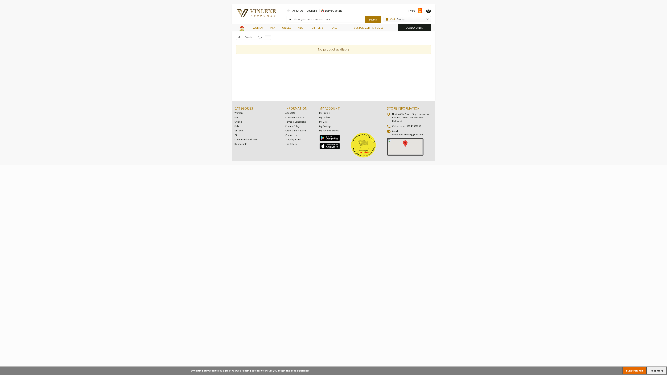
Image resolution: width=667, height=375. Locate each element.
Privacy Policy (292, 126)
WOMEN (258, 27)
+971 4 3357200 (413, 126)
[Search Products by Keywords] (290, 19)
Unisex (238, 121)
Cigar (260, 37)
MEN (272, 27)
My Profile (324, 112)
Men (236, 117)
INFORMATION (296, 108)
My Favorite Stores (329, 130)
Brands (248, 37)
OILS (334, 27)
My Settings (325, 126)
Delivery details (333, 10)
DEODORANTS (414, 27)
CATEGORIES (243, 108)
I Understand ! (634, 370)
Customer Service (294, 117)
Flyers (411, 10)
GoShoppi (312, 10)
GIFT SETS (317, 27)
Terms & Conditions (295, 121)
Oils (236, 135)
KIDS (300, 27)
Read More (657, 370)
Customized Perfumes (246, 139)
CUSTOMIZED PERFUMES (368, 27)
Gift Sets (239, 130)
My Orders (324, 117)
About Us (298, 10)
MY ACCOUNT (329, 108)
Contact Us (291, 135)
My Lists (323, 121)
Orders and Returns (295, 130)
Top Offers (291, 143)
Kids (236, 126)
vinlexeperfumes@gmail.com (407, 134)
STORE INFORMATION (403, 108)
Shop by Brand (293, 139)
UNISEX (286, 27)
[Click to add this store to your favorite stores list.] (288, 10)
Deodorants (240, 143)
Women (238, 112)
